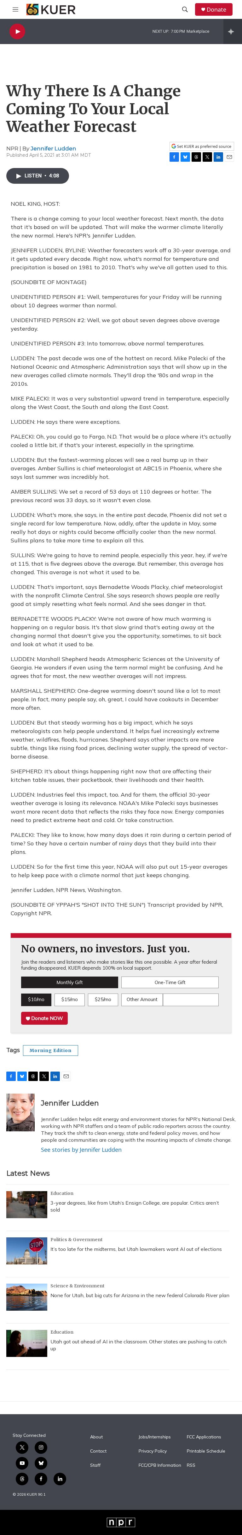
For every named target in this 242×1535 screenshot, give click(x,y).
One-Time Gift (170, 982)
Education (61, 1193)
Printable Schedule (206, 1451)
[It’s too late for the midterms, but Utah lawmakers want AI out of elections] (26, 1250)
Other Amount (142, 999)
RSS (191, 1465)
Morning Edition (51, 1050)
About (96, 1437)
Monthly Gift (69, 982)
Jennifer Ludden (53, 148)
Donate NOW (46, 1018)
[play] (17, 31)
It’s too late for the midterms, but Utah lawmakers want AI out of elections (136, 1249)
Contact (98, 1451)
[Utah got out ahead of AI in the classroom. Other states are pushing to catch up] (26, 1343)
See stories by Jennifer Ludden (81, 1149)
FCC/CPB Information (160, 1465)
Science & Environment (77, 1286)
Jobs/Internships (155, 1437)
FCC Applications (204, 1437)
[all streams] (232, 31)
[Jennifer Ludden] (20, 1112)
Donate (216, 9)
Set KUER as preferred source (203, 146)
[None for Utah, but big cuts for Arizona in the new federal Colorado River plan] (26, 1297)
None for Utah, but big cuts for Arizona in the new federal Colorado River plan (139, 1295)
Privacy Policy (153, 1451)
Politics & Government (76, 1239)
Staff (95, 1465)
